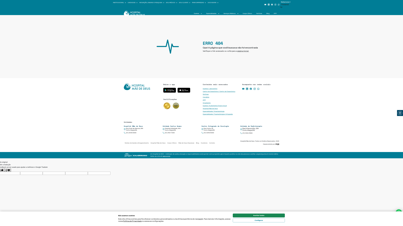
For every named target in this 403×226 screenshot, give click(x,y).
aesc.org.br (166, 156)
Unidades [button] (131, 2)
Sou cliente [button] (183, 2)
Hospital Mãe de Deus (210, 108)
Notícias (259, 13)
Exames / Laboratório (210, 89)
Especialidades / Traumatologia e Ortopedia (218, 114)
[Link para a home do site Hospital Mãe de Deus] (142, 86)
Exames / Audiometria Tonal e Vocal (215, 106)
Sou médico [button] (170, 2)
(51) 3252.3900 (247, 133)
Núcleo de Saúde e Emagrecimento (137, 143)
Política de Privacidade (132, 221)
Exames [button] (196, 13)
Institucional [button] (118, 2)
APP (275, 13)
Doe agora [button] (212, 2)
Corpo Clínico (247, 13)
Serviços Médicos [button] (230, 13)
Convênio (206, 97)
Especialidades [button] (211, 13)
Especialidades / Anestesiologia (213, 111)
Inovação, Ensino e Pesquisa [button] (150, 2)
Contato (212, 143)
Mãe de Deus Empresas (186, 143)
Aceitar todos (258, 215)
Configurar (259, 220)
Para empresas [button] (198, 2)
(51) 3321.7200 (170, 133)
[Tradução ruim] (7, 170)
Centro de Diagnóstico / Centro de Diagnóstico (219, 91)
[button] (400, 113)
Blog (268, 13)
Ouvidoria (204, 143)
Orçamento (207, 103)
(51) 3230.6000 (131, 133)
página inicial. (243, 51)
